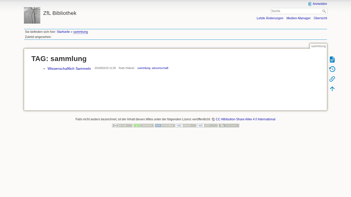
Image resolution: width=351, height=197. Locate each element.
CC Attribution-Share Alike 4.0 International (245, 119)
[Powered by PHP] (165, 125)
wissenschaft (160, 68)
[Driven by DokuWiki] (229, 125)
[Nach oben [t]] (332, 88)
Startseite (63, 32)
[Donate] (143, 125)
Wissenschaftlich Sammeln (69, 68)
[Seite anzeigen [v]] (332, 59)
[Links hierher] (332, 79)
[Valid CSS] (207, 125)
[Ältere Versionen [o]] (332, 69)
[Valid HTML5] (186, 125)
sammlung (80, 32)
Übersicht (320, 18)
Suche (324, 11)
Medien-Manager (299, 18)
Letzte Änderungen (270, 18)
